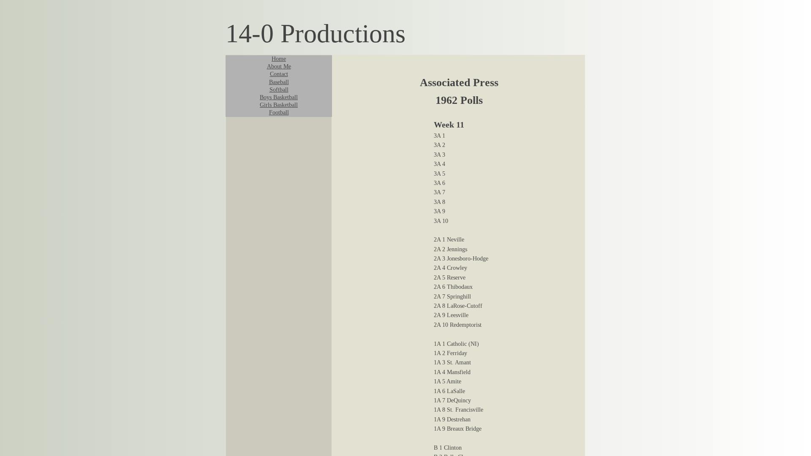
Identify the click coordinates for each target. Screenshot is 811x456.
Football (279, 112)
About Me (279, 66)
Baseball (279, 82)
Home (279, 59)
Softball (278, 90)
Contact (279, 74)
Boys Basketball (279, 97)
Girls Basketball (279, 105)
